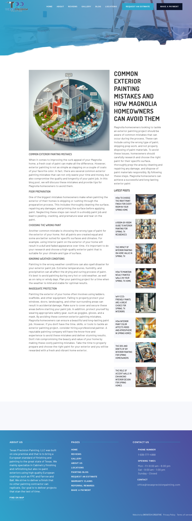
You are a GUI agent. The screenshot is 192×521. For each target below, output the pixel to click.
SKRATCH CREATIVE (152, 514)
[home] (16, 6)
